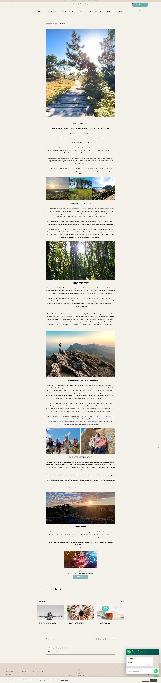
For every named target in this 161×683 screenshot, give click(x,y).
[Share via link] (60, 589)
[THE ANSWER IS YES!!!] (50, 612)
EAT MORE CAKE (76, 623)
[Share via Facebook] (47, 589)
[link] (140, 11)
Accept (153, 680)
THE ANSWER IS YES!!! (48, 623)
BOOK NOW (23, 671)
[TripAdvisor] (158, 447)
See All (122, 601)
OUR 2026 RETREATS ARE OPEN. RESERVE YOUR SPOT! (80, 0)
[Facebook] (158, 444)
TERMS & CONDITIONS (37, 671)
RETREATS (9, 674)
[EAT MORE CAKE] (80, 612)
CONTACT (22, 674)
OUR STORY (9, 671)
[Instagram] (158, 441)
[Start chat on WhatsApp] (156, 671)
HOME (8, 668)
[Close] (159, 680)
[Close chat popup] (156, 651)
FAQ (32, 668)
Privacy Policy (64, 680)
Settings (145, 680)
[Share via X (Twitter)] (51, 589)
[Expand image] (57, 188)
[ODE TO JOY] (110, 612)
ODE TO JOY (104, 623)
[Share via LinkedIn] (56, 589)
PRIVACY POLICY (35, 674)
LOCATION (22, 668)
